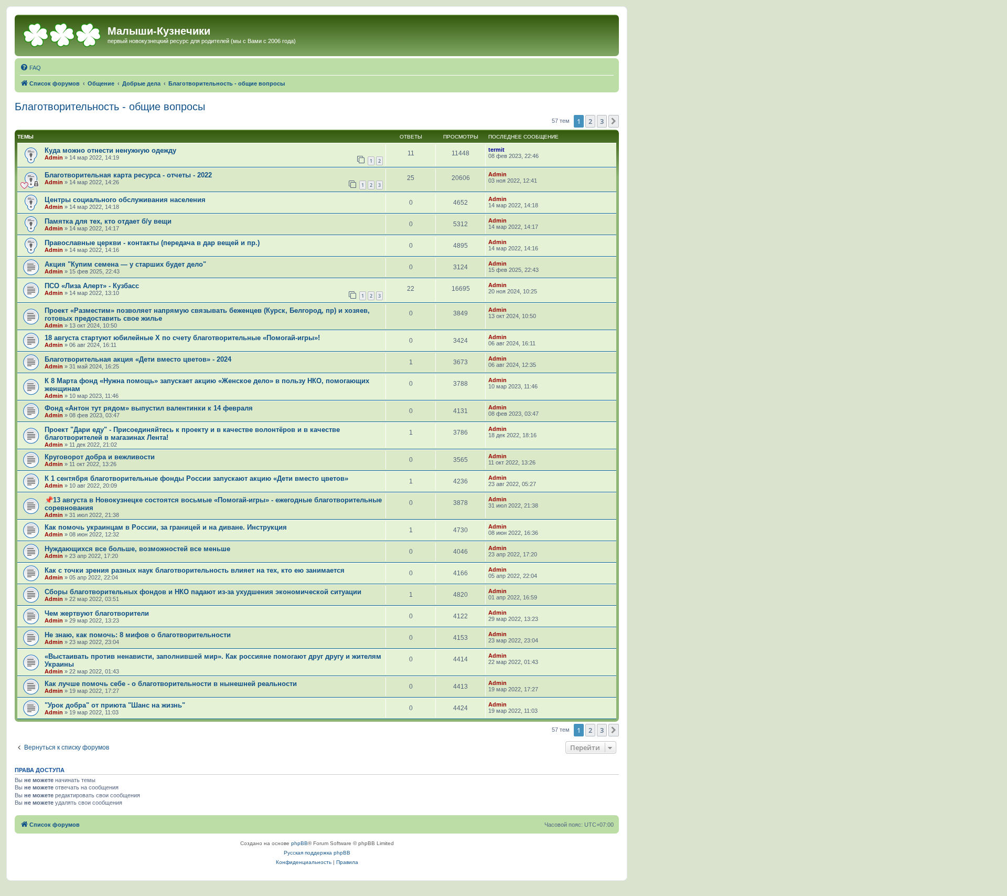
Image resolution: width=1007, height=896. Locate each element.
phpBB (299, 843)
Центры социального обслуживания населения (125, 200)
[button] (613, 121)
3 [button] (602, 121)
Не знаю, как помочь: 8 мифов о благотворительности (138, 635)
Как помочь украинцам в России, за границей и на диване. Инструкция (166, 527)
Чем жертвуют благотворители (97, 613)
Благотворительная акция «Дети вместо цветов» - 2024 (138, 359)
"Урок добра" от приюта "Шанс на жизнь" (115, 705)
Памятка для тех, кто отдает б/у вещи (108, 221)
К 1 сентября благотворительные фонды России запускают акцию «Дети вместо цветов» (196, 478)
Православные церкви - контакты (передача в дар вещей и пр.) (152, 243)
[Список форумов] (62, 34)
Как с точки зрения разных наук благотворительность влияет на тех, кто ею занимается (195, 570)
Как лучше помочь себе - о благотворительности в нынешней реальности (171, 684)
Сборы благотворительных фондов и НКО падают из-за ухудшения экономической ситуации (203, 592)
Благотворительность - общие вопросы (110, 106)
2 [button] (590, 121)
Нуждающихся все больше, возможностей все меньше (137, 549)
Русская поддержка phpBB (317, 853)
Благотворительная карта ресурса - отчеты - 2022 (128, 175)
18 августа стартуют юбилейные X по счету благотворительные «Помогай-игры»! (182, 338)
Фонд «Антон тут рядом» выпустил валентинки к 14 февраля (149, 408)
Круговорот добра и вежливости (100, 457)
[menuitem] (30, 67)
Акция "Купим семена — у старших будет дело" (125, 264)
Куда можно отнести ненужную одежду (110, 150)
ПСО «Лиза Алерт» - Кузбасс (92, 286)
